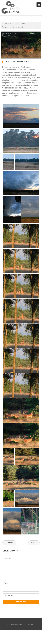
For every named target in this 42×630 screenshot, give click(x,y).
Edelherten (34, 34)
